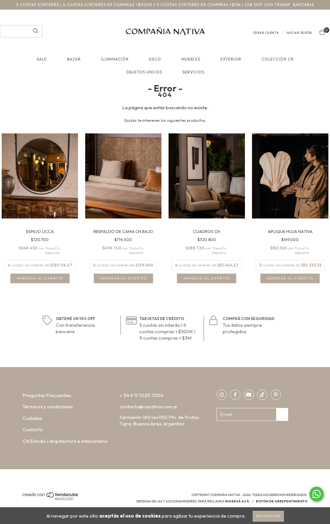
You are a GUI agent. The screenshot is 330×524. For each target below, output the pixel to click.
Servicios (193, 72)
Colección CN (278, 59)
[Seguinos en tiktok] (262, 395)
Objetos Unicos (144, 72)
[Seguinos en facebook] (235, 395)
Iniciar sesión (299, 33)
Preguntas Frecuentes (47, 395)
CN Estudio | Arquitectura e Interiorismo (65, 441)
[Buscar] (35, 31)
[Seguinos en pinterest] (276, 395)
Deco (155, 59)
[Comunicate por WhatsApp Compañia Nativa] (316, 494)
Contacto (33, 429)
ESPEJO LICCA (40, 231)
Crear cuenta (266, 33)
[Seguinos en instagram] (222, 395)
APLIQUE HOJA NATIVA (290, 231)
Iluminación (115, 59)
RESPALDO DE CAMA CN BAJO (123, 231)
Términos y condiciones (48, 406)
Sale (42, 59)
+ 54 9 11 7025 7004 (141, 395)
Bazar (74, 59)
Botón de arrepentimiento (281, 501)
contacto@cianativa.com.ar (149, 406)
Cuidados (32, 418)
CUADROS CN (206, 231)
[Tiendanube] (51, 499)
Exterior (230, 59)
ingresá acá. (237, 501)
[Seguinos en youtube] (249, 395)
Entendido (268, 516)
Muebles (190, 59)
